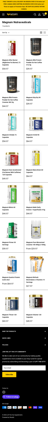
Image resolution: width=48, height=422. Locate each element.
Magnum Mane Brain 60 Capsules (34, 171)
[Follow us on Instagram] (3, 392)
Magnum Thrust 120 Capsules (9, 316)
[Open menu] (3, 14)
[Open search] (35, 14)
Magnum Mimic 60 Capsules (8, 208)
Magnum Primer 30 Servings (9, 243)
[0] (44, 14)
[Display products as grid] (41, 33)
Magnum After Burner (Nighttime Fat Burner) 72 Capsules (11, 62)
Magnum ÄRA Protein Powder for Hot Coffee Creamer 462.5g (10, 100)
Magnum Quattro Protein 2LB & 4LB (11, 278)
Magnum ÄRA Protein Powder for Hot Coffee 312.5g (34, 62)
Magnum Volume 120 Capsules (33, 316)
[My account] (39, 14)
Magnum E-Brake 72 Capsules (9, 136)
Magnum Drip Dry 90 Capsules (33, 99)
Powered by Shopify (8, 417)
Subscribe (9, 375)
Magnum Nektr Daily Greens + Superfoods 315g (35, 208)
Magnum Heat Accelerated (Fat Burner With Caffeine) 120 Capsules (11, 172)
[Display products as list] (45, 33)
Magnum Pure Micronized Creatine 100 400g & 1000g (35, 243)
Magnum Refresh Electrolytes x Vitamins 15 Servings (35, 279)
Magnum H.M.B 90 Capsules (32, 136)
